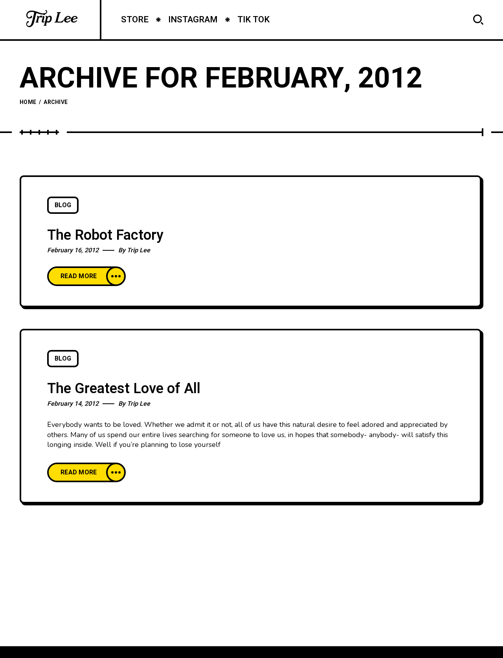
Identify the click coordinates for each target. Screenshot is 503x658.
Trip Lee (138, 250)
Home (28, 102)
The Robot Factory (105, 235)
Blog (63, 205)
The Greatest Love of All (123, 388)
